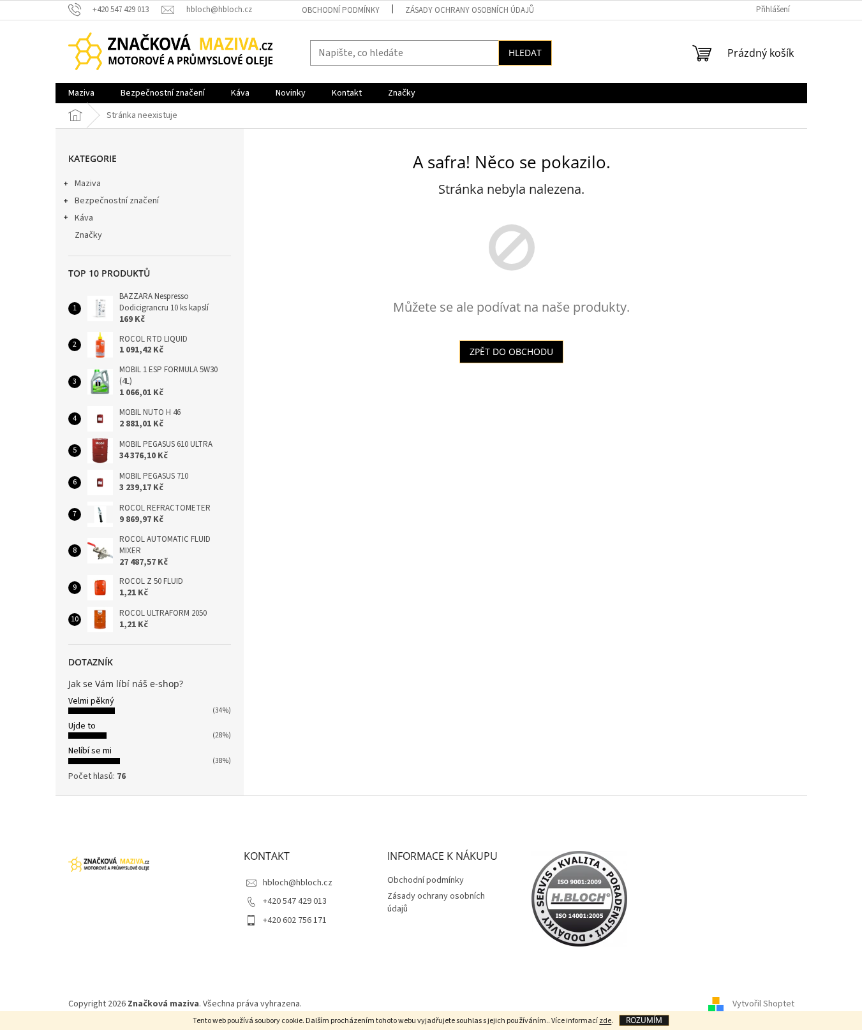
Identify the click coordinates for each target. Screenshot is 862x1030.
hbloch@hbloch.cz (297, 882)
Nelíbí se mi (90, 750)
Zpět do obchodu (511, 351)
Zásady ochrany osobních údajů (469, 10)
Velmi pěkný (91, 701)
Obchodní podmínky (341, 10)
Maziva (88, 183)
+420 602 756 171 (295, 920)
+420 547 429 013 (295, 901)
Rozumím (644, 1020)
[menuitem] (81, 93)
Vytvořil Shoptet (763, 1003)
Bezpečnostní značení (117, 200)
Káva (84, 218)
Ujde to (82, 726)
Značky (88, 235)
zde (605, 1020)
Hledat (525, 53)
